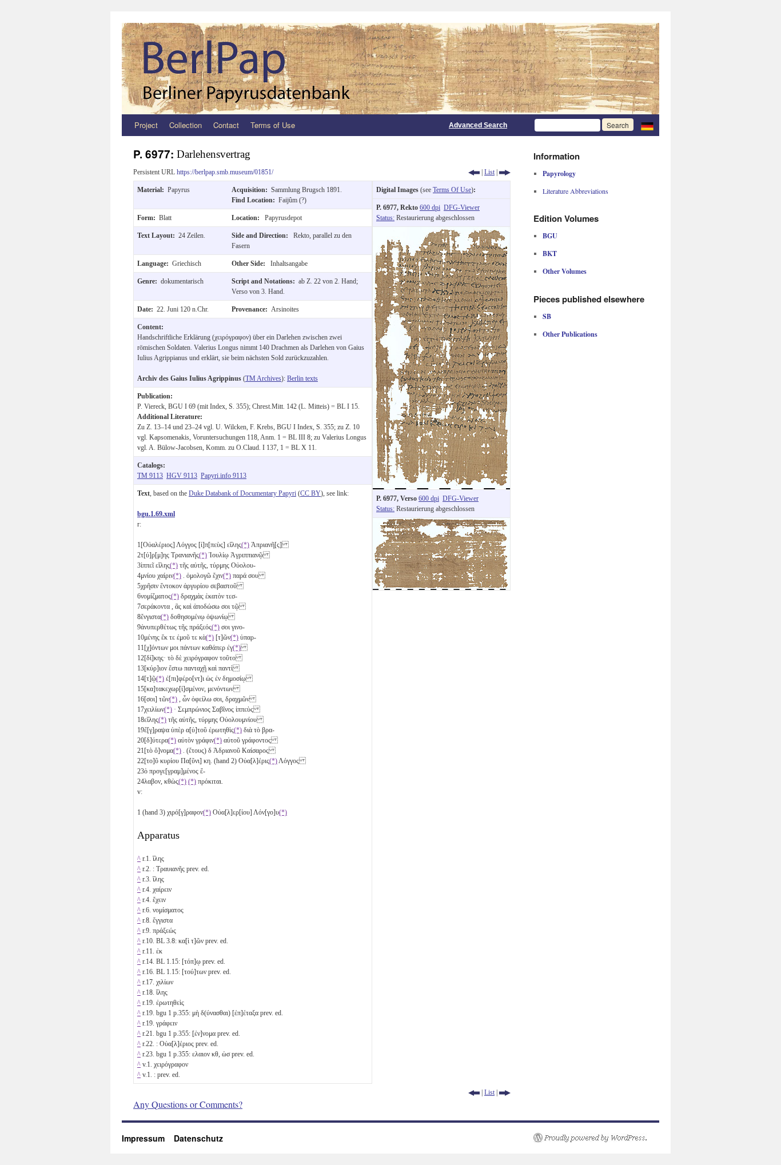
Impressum (148, 1138)
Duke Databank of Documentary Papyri (242, 493)
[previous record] (474, 172)
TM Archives (263, 378)
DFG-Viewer (462, 208)
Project (146, 124)
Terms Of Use (452, 190)
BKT (550, 253)
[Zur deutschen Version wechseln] (647, 125)
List (489, 172)
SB (547, 316)
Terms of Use (272, 124)
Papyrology (559, 173)
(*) (245, 545)
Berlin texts (302, 378)
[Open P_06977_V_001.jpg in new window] (441, 523)
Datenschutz (198, 1138)
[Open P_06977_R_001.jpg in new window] (441, 232)
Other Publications (570, 334)
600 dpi (430, 208)
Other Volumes (565, 271)
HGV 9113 (181, 476)
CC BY (310, 493)
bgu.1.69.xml (156, 514)
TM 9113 (150, 476)
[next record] (505, 172)
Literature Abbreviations (575, 191)
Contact (226, 124)
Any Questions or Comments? (187, 1104)
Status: (385, 218)
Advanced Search (478, 125)
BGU (550, 236)
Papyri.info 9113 (223, 476)
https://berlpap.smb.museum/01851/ (225, 172)
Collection (185, 124)
